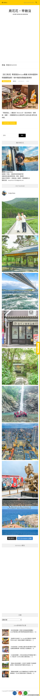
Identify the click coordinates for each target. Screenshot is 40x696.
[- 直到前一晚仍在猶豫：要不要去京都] (20, 366)
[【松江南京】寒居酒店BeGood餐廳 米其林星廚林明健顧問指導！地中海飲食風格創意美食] (20, 97)
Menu (5, 2)
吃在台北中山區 (6, 81)
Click (38, 348)
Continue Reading (9, 123)
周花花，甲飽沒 (20, 11)
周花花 (14, 81)
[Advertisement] (20, 40)
